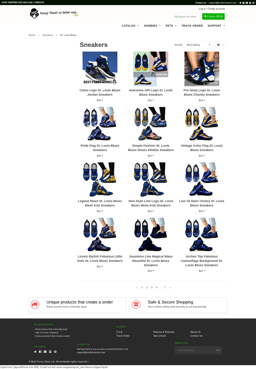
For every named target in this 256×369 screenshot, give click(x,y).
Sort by (178, 44)
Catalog (129, 25)
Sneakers (47, 35)
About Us (195, 331)
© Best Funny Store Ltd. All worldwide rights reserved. (58, 361)
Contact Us (196, 335)
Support (215, 25)
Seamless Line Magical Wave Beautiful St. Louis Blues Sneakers (150, 261)
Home (32, 35)
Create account (216, 8)
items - (215, 16)
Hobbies (151, 25)
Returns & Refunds (163, 331)
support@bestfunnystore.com (222, 3)
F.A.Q (119, 331)
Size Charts (159, 335)
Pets (170, 25)
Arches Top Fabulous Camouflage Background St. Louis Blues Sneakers (202, 261)
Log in (202, 8)
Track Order (192, 25)
